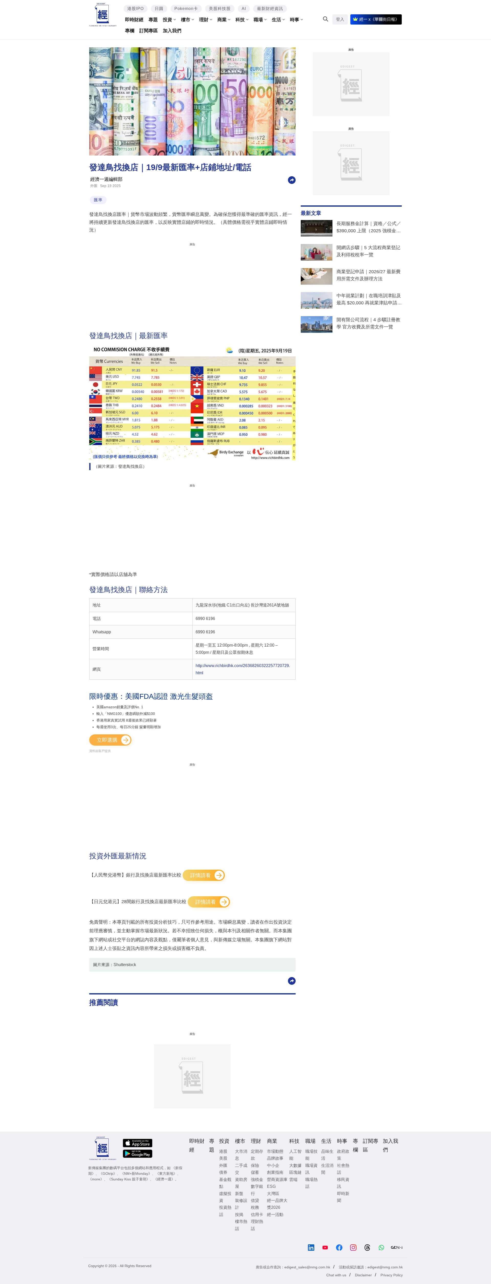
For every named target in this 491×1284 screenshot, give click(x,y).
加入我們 (172, 30)
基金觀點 (225, 1183)
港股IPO (135, 8)
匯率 (98, 200)
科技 (240, 19)
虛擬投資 (225, 1197)
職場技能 (311, 1154)
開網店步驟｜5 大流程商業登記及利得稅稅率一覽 (368, 251)
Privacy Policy (392, 1275)
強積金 (257, 1179)
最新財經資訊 (270, 8)
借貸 (255, 1200)
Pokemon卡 (186, 8)
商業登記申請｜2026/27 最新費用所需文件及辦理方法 (368, 275)
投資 (167, 19)
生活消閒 (327, 1169)
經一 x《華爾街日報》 (379, 19)
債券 (223, 1172)
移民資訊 (343, 1183)
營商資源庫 (277, 1179)
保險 (255, 1165)
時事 (294, 19)
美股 (223, 1158)
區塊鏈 (295, 1172)
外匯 (93, 185)
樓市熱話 (241, 1225)
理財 (203, 19)
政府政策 (343, 1154)
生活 (276, 19)
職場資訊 (311, 1169)
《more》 (96, 1179)
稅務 (255, 1207)
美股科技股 (220, 8)
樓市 (185, 19)
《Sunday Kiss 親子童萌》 (128, 1179)
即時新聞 (343, 1197)
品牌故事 (275, 1158)
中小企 (273, 1165)
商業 (222, 19)
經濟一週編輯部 (106, 179)
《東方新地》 (166, 1173)
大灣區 (273, 1193)
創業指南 (275, 1172)
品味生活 (327, 1154)
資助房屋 (241, 1183)
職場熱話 (311, 1183)
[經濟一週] (103, 14)
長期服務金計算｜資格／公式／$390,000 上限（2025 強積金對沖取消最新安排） (369, 228)
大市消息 (241, 1154)
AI (244, 8)
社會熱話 (343, 1169)
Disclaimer (363, 1275)
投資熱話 (225, 1210)
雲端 (293, 1179)
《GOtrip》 (108, 1173)
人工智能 (295, 1154)
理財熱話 (257, 1225)
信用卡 (257, 1214)
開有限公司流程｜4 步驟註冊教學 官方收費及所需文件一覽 (368, 323)
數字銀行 (257, 1190)
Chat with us (336, 1275)
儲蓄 (255, 1172)
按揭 (239, 1214)
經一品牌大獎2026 (277, 1204)
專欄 (129, 30)
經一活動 (275, 1214)
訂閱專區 (148, 30)
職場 (258, 19)
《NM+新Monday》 (136, 1173)
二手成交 (241, 1169)
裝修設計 (241, 1204)
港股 (223, 1151)
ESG (271, 1186)
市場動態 (275, 1151)
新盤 (239, 1193)
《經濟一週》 (164, 1179)
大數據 (295, 1165)
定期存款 (257, 1154)
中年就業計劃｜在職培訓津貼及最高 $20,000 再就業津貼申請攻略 (369, 300)
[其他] (292, 180)
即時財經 (134, 19)
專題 (153, 19)
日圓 (159, 8)
